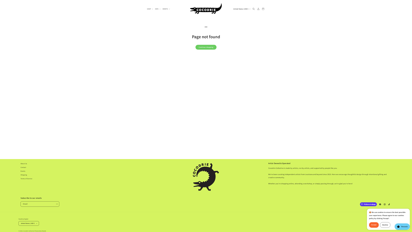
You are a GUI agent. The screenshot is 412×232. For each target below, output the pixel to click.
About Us (24, 164)
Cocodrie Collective (28, 231)
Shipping (24, 175)
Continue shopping (206, 47)
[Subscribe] (56, 204)
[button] (150, 9)
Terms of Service (26, 179)
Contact (23, 167)
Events (23, 171)
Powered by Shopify (40, 231)
